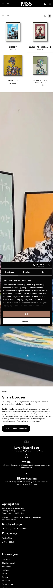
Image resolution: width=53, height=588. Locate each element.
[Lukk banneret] (49, 265)
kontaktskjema (27, 517)
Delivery (5, 577)
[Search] (8, 3)
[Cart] (50, 3)
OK (26, 314)
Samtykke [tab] (9, 272)
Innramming (6, 566)
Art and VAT (6, 580)
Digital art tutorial (8, 563)
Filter (7, 16)
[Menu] (3, 4)
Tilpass (25, 321)
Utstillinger (6, 570)
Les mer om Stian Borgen (16, 428)
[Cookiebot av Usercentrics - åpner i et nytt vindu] (33, 265)
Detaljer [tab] (26, 272)
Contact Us (6, 559)
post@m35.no (11, 519)
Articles (4, 573)
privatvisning (20, 508)
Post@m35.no (7, 538)
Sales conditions (8, 584)
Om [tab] (43, 272)
